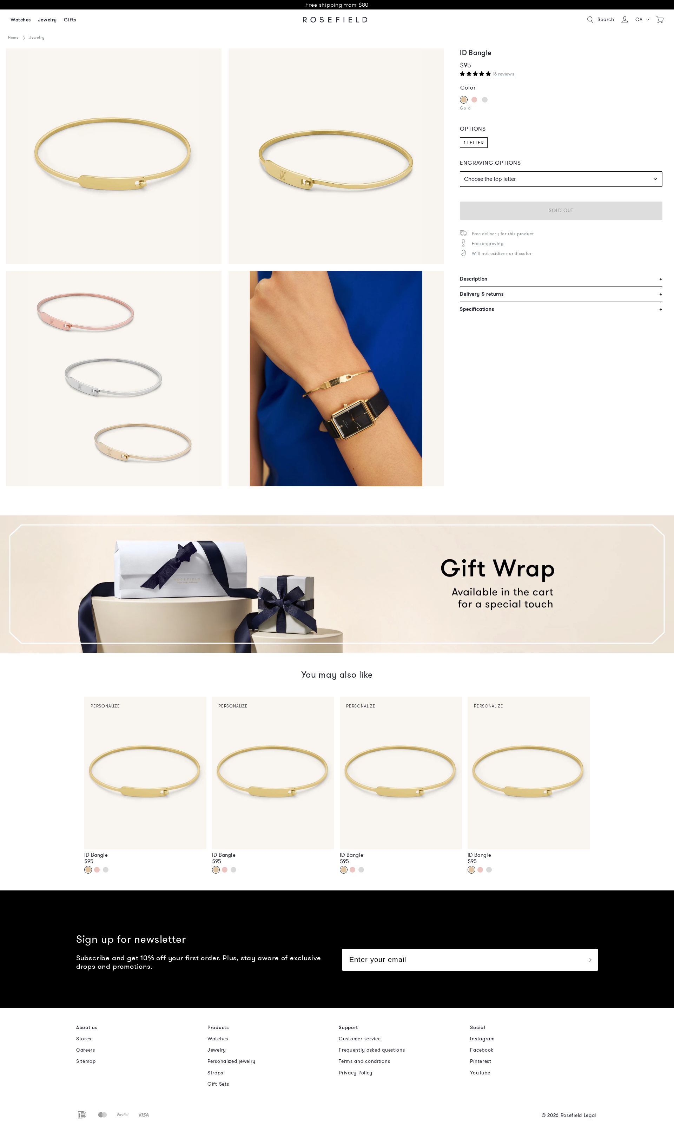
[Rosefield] (335, 19)
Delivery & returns (561, 294)
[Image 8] (336, 379)
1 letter (473, 142)
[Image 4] (336, 156)
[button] (642, 19)
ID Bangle (96, 855)
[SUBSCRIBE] (590, 960)
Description (561, 279)
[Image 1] (114, 156)
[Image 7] (114, 379)
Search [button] (605, 19)
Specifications (561, 309)
